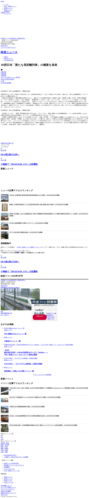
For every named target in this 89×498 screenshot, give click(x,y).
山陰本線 (3, 74)
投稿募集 (7, 11)
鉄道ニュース (8, 8)
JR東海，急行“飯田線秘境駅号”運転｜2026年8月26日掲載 (27, 406)
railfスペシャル (8, 482)
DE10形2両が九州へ (10, 455)
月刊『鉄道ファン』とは (11, 470)
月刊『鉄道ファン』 (10, 6)
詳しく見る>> (5, 315)
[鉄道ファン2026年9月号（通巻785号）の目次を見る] (13, 38)
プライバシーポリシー (8, 489)
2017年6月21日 (8, 60)
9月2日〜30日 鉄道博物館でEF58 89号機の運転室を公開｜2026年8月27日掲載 (34, 415)
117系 (2, 81)
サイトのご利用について (8, 487)
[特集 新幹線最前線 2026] (20, 310)
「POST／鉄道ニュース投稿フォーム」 (28, 247)
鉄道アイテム (8, 480)
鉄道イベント (8, 10)
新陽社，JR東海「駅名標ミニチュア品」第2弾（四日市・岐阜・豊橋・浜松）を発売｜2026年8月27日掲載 (38, 204)
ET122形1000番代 (6, 83)
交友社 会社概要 (6, 491)
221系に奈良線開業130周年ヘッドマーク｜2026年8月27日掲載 (28, 223)
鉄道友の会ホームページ (8, 493)
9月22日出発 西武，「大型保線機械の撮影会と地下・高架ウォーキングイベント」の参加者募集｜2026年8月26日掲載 (43, 425)
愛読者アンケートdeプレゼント (10, 287)
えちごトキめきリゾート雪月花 (10, 77)
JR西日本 (3, 72)
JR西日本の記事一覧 (7, 143)
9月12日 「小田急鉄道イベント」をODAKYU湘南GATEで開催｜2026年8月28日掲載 (34, 397)
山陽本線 (3, 75)
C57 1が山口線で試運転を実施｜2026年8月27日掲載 (25, 232)
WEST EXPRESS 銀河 (7, 79)
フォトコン (7, 13)
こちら (18, 251)
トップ (6, 4)
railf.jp (2, 1)
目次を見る (4, 285)
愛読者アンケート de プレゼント (14, 465)
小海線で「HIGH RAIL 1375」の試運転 (16, 457)
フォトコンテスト (9, 469)
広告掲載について (6, 485)
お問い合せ (4, 494)
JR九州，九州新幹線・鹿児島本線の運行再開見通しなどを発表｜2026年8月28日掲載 (34, 195)
